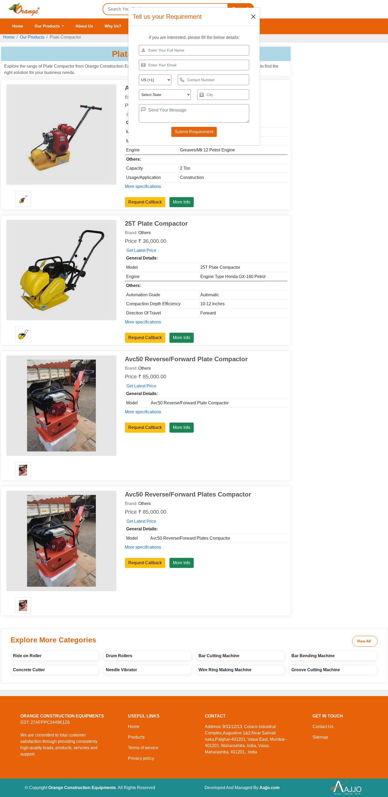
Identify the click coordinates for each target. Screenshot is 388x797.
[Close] (253, 16)
